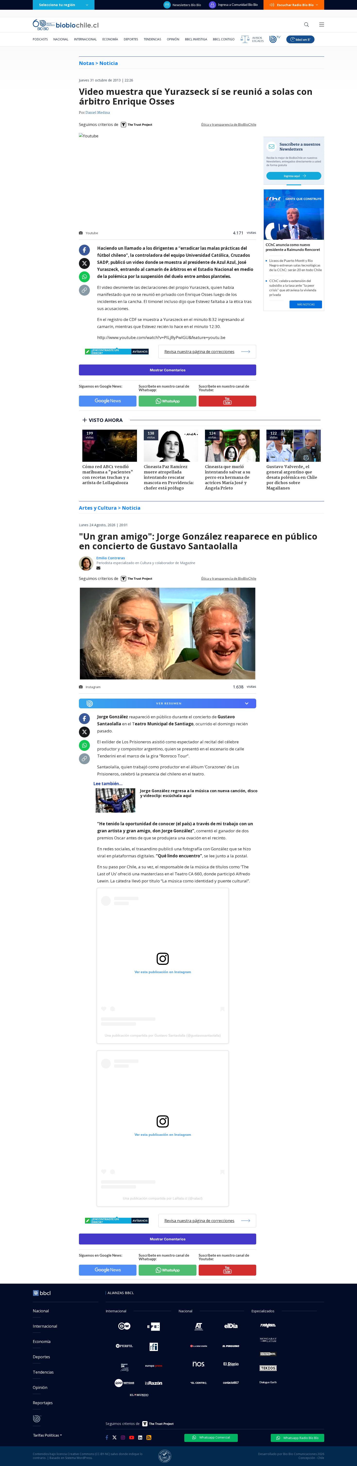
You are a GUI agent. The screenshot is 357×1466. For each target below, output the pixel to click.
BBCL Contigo (224, 39)
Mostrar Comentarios (168, 370)
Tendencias (152, 39)
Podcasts (40, 39)
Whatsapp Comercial (214, 1437)
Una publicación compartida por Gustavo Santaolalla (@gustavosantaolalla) (163, 1035)
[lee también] (117, 800)
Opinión (173, 39)
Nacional (60, 39)
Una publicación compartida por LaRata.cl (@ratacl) (163, 1198)
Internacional (85, 39)
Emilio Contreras (110, 558)
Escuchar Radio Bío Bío (295, 5)
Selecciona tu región (57, 4)
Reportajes (43, 1402)
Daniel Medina (97, 113)
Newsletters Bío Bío (187, 5)
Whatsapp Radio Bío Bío (301, 1438)
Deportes (131, 39)
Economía (110, 39)
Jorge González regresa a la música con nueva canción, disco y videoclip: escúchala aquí (198, 793)
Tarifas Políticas (46, 1435)
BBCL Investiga (196, 39)
